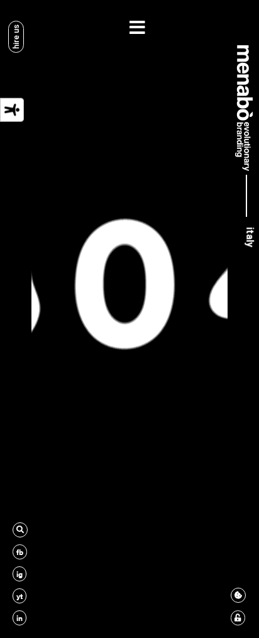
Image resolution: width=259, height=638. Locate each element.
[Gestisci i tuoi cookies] (238, 595)
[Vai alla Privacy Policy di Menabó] (238, 617)
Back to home (129, 422)
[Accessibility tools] (12, 110)
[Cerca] (20, 529)
